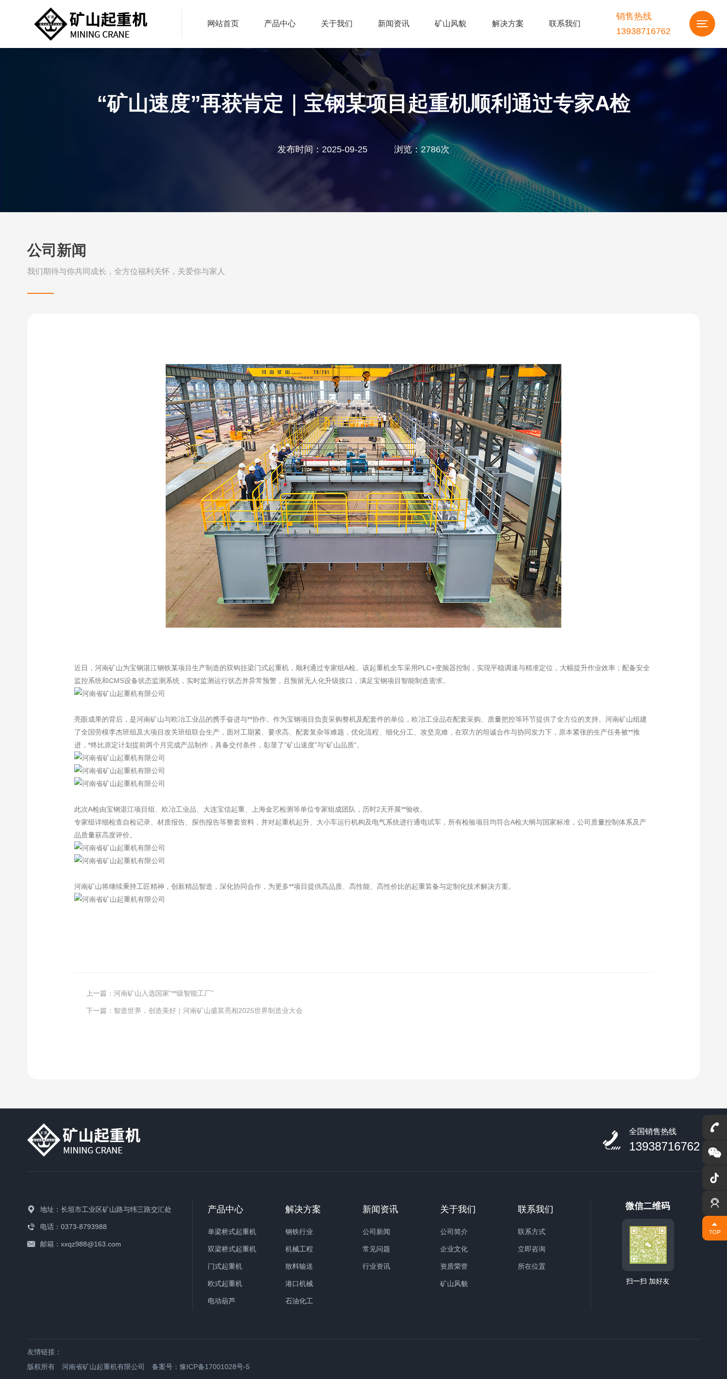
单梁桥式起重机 (232, 1232)
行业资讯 (376, 1266)
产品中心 (280, 23)
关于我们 (337, 23)
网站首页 (223, 23)
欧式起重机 (225, 1283)
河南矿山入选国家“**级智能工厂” (164, 993)
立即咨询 (531, 1249)
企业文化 (454, 1249)
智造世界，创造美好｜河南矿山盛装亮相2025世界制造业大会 (208, 1010)
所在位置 (531, 1266)
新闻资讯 (393, 23)
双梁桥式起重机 (232, 1249)
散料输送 (299, 1266)
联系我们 (565, 23)
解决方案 (508, 23)
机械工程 (299, 1249)
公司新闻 (376, 1232)
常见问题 (376, 1249)
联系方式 (531, 1232)
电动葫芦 (221, 1301)
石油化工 (299, 1301)
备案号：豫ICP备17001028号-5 (201, 1367)
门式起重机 (225, 1266)
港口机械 (299, 1283)
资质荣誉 (454, 1266)
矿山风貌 (450, 23)
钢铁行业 (299, 1232)
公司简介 (454, 1232)
